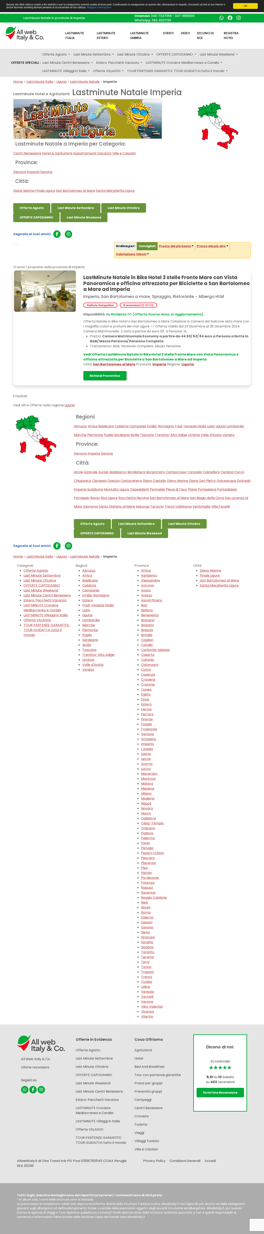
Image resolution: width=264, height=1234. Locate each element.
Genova (19, 172)
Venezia (147, 991)
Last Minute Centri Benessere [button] (66, 62)
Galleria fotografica (100, 305)
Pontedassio (227, 489)
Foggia (146, 724)
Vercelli (147, 996)
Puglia (108, 435)
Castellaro (211, 472)
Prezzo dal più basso (175, 246)
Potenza (147, 882)
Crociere (148, 679)
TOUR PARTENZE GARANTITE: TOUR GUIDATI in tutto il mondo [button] (176, 71)
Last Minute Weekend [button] (217, 54)
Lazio (211, 426)
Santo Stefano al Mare (117, 506)
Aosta (146, 590)
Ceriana (227, 472)
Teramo (147, 957)
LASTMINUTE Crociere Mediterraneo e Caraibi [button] (183, 62)
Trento (146, 976)
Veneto (229, 435)
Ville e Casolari (124, 153)
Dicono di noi (205, 35)
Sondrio (147, 942)
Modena (147, 798)
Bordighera (136, 472)
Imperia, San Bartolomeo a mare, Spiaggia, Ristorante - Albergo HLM (153, 296)
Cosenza (148, 674)
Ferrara (147, 714)
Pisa (144, 867)
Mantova (148, 778)
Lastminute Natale (85, 81)
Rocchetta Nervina (133, 497)
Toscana (147, 435)
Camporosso (176, 472)
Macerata (149, 773)
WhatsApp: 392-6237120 (152, 20)
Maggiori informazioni (99, 7)
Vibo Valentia (152, 1006)
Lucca (146, 768)
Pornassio (82, 497)
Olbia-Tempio (152, 823)
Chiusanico (82, 480)
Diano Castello (154, 480)
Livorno (147, 763)
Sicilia (135, 435)
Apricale (91, 472)
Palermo (148, 838)
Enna (145, 699)
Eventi (168, 33)
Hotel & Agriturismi (57, 153)
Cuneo (146, 689)
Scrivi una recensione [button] (220, 1093)
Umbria (194, 435)
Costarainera (131, 480)
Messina (147, 788)
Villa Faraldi (220, 506)
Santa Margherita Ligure (115, 190)
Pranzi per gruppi (148, 1083)
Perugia (147, 848)
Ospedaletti (139, 489)
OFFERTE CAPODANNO (36, 217)
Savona (46, 172)
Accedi (210, 1160)
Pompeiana (207, 489)
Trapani (147, 972)
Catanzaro (149, 664)
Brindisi (146, 635)
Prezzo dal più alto (211, 246)
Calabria (121, 426)
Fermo (146, 709)
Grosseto (148, 739)
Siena (145, 932)
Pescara (147, 858)
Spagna (147, 947)
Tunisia (146, 981)
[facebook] (57, 234)
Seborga (143, 506)
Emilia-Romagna (160, 426)
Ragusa (147, 887)
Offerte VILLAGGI (37, 620)
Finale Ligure (45, 190)
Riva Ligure (109, 497)
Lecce (146, 758)
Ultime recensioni (35, 1067)
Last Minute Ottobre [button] (134, 54)
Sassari (146, 922)
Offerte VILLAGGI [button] (107, 71)
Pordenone (150, 877)
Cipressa (99, 480)
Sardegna (122, 435)
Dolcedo (244, 480)
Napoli (146, 803)
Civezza (113, 480)
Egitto (146, 694)
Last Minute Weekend (84, 217)
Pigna (192, 489)
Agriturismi (143, 1050)
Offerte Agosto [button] (55, 54)
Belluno (147, 610)
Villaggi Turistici (146, 1141)
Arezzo (146, 595)
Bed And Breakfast (149, 1066)
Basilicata (106, 426)
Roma (146, 912)
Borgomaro (155, 472)
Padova (147, 833)
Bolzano (147, 625)
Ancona (147, 585)
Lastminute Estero (106, 35)
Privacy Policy (154, 1160)
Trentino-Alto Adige (171, 435)
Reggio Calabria (154, 897)
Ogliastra (148, 818)
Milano (146, 793)
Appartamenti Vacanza (92, 153)
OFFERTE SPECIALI (26, 62)
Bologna (147, 620)
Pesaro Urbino (152, 853)
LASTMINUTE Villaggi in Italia (46, 615)
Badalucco (118, 472)
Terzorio (157, 506)
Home (18, 81)
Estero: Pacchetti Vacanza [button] (118, 62)
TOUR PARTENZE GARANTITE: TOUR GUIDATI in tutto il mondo (47, 630)
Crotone (148, 684)
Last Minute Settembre (76, 208)
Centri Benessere (27, 153)
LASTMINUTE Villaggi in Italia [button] (64, 71)
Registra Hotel (231, 35)
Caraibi (147, 644)
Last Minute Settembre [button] (92, 54)
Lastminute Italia (74, 35)
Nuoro (146, 813)
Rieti (144, 902)
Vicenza (147, 1011)
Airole (78, 472)
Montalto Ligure (116, 489)
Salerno (147, 917)
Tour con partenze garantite (157, 1075)
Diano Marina (23, 190)
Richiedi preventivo (105, 376)
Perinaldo (157, 489)
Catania (147, 659)
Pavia (145, 843)
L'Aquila (147, 749)
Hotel (138, 1058)
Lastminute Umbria (139, 35)
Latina (146, 754)
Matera (147, 783)
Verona (147, 1001)
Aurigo (103, 472)
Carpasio (194, 472)
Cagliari (147, 640)
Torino (146, 967)
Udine (145, 986)
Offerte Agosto (32, 208)
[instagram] (68, 234)
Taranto (147, 952)
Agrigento (149, 575)
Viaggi (139, 1132)
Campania (137, 426)
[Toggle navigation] (16, 245)
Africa (93, 426)
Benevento (150, 615)
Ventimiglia (201, 506)
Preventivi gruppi (148, 1091)
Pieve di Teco (176, 489)
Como (146, 669)
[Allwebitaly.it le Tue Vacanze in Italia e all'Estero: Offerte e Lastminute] (24, 33)
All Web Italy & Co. (36, 1059)
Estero (87, 600)
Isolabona (95, 489)
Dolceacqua (226, 480)
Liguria (62, 81)
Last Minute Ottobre (124, 208)
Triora (169, 506)
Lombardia (235, 426)
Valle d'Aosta (211, 435)
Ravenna (148, 892)
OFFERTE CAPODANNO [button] (175, 54)
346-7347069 (161, 16)
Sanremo (90, 506)
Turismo (140, 1124)
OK (245, 6)
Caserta (147, 654)
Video (185, 33)
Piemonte (95, 435)
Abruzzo (80, 426)
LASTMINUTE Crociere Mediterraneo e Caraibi (42, 608)
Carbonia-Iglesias (155, 649)
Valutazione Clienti (131, 254)
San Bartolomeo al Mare (75, 190)
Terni (145, 962)
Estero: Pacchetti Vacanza (45, 600)
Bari (144, 605)
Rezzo (95, 497)
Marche (80, 435)
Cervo (239, 472)
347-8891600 (184, 16)
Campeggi (142, 1099)
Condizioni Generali (185, 1160)
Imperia (33, 172)
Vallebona (183, 506)
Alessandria (150, 580)
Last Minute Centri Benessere (47, 595)
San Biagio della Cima (207, 497)
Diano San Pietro (202, 480)
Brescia (147, 630)
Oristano (148, 828)
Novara (147, 808)
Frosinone (149, 729)
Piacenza (148, 863)
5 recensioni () (138, 305)
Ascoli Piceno (151, 600)
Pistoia (146, 872)
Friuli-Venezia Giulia (190, 426)
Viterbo (147, 1016)
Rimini (145, 907)
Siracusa (148, 937)
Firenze (147, 719)
